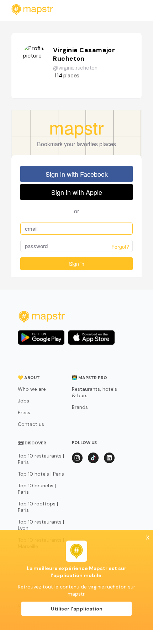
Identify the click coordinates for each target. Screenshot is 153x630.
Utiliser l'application (76, 609)
